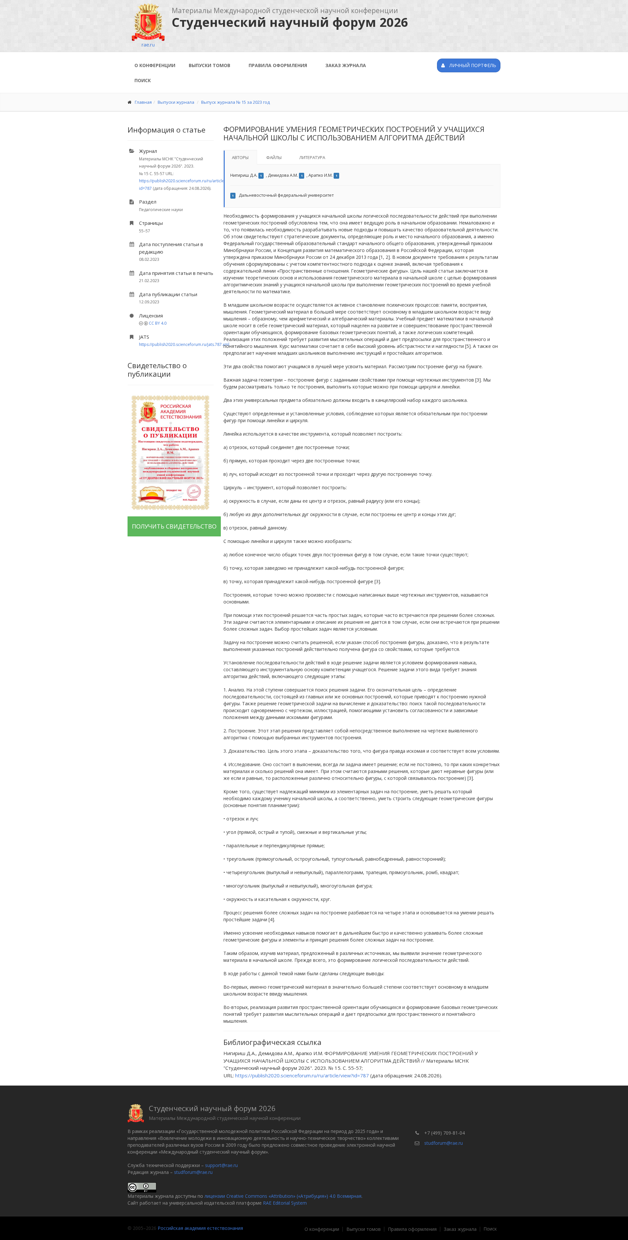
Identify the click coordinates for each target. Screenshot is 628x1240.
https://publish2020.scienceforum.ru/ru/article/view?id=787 (302, 1075)
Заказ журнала (345, 65)
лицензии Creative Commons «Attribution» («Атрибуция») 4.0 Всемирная (282, 1196)
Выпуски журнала (176, 102)
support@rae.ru (221, 1165)
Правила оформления (278, 65)
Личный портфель (472, 65)
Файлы (274, 157)
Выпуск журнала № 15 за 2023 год (235, 102)
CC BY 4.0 (157, 323)
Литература (312, 157)
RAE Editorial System (285, 1203)
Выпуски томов (209, 65)
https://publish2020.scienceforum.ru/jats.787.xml (184, 344)
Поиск (142, 80)
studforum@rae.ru (193, 1172)
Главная (143, 102)
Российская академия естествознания (200, 1228)
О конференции (154, 65)
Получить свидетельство (174, 526)
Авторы (240, 157)
